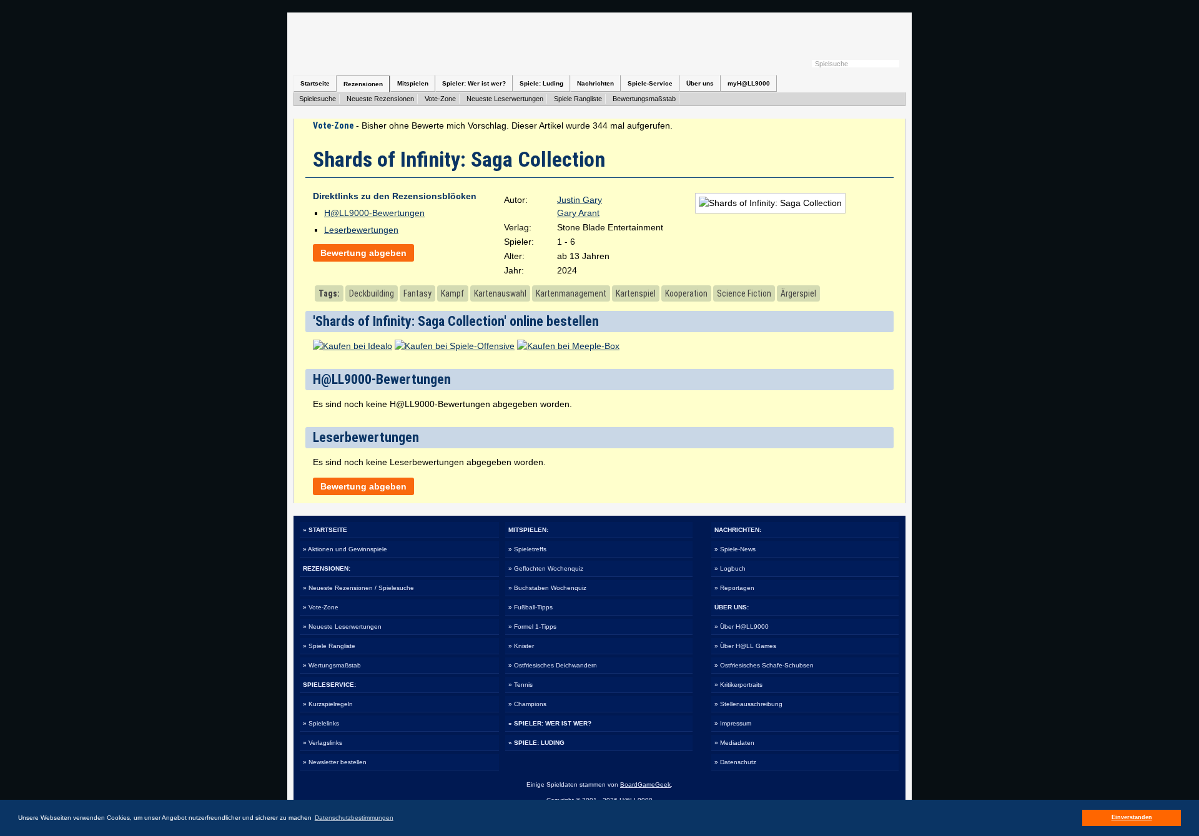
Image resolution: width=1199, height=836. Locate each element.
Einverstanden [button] (1132, 817)
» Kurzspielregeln (328, 704)
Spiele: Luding (541, 83)
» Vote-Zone (320, 607)
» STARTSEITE (325, 529)
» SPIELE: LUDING (536, 742)
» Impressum (732, 723)
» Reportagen (734, 587)
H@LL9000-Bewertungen (374, 213)
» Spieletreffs (527, 549)
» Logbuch (730, 568)
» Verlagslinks (322, 742)
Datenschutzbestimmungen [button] (354, 817)
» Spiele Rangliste (329, 645)
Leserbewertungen (361, 230)
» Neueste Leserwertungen (342, 626)
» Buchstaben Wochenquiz (547, 587)
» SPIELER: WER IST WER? (549, 723)
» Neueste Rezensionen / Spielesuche (358, 587)
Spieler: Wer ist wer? (474, 83)
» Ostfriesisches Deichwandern (552, 665)
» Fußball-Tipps (530, 607)
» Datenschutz (735, 762)
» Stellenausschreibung (748, 704)
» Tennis (520, 684)
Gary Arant (578, 213)
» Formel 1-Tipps (532, 626)
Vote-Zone (440, 98)
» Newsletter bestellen (335, 762)
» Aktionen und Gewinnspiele (345, 549)
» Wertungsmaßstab (332, 665)
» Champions (527, 704)
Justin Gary (579, 200)
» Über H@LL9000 (741, 626)
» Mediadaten (734, 742)
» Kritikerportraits (738, 684)
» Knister (521, 645)
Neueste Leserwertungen (504, 98)
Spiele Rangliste (578, 98)
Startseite (315, 83)
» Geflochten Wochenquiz (545, 568)
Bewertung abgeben (363, 253)
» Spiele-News (735, 549)
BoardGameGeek (645, 784)
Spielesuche (317, 98)
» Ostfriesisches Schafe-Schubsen (764, 665)
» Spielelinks (321, 723)
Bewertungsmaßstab (644, 98)
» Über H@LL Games (745, 645)
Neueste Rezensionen (380, 98)
